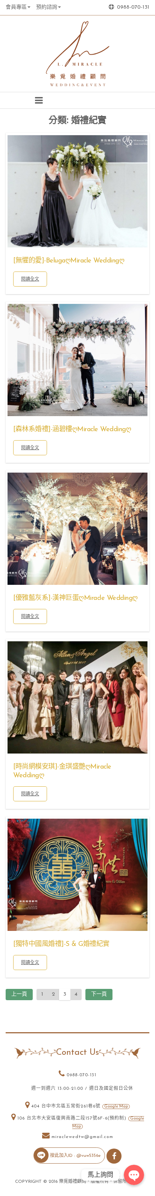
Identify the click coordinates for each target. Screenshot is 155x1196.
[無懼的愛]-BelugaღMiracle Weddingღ (68, 261)
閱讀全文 (30, 279)
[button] (39, 100)
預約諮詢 (46, 7)
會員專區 (16, 7)
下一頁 (99, 994)
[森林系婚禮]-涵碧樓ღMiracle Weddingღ (72, 429)
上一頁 (19, 994)
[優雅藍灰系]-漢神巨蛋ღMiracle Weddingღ (75, 598)
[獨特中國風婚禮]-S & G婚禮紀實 (61, 944)
